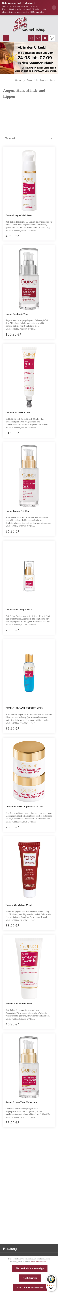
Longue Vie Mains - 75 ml (19, 905)
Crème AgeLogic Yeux (17, 314)
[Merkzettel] (38, 38)
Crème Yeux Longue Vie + (19, 609)
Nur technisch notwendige (30, 1268)
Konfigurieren (30, 1278)
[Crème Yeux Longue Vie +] (29, 574)
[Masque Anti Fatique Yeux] (29, 968)
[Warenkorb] (52, 38)
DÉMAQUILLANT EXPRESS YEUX (24, 708)
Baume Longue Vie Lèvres (19, 215)
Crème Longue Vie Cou (17, 511)
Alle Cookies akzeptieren (30, 1287)
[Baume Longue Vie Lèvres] (29, 180)
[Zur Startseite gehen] (29, 24)
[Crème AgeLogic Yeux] (29, 279)
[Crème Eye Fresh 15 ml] (29, 377)
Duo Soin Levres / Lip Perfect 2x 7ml (24, 806)
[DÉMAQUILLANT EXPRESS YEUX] (29, 673)
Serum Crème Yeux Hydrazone (21, 1102)
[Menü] (6, 38)
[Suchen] (31, 38)
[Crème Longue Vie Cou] (29, 476)
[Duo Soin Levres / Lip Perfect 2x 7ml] (29, 771)
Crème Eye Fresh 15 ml (18, 412)
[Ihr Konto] (45, 38)
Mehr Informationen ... (39, 1262)
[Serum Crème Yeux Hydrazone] (29, 1067)
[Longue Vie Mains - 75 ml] (29, 870)
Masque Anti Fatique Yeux (19, 1003)
